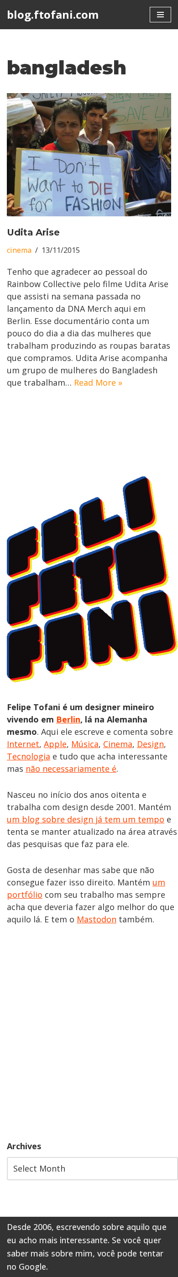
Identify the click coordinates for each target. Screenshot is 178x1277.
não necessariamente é (71, 768)
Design (150, 743)
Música (85, 743)
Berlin (68, 719)
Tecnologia (28, 756)
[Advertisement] (89, 1033)
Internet (23, 743)
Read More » (98, 382)
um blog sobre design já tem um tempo (85, 819)
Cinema (117, 743)
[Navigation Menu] (160, 14)
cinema (19, 250)
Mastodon (96, 919)
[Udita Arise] (89, 154)
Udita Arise (33, 232)
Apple (55, 743)
